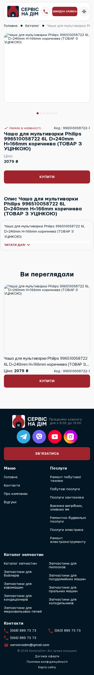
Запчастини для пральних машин (63, 589)
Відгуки (10, 502)
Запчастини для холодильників (63, 601)
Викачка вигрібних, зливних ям (66, 507)
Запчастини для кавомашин (18, 585)
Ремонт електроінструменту (68, 540)
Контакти (12, 485)
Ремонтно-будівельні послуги (68, 519)
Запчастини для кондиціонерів (18, 597)
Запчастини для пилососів (63, 565)
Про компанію (16, 494)
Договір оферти (47, 656)
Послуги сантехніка (67, 497)
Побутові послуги (65, 489)
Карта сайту (47, 667)
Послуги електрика (66, 530)
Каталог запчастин (20, 563)
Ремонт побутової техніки (65, 479)
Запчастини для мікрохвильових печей (23, 609)
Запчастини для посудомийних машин (67, 577)
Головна (10, 477)
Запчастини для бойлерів (18, 573)
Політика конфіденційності (47, 661)
